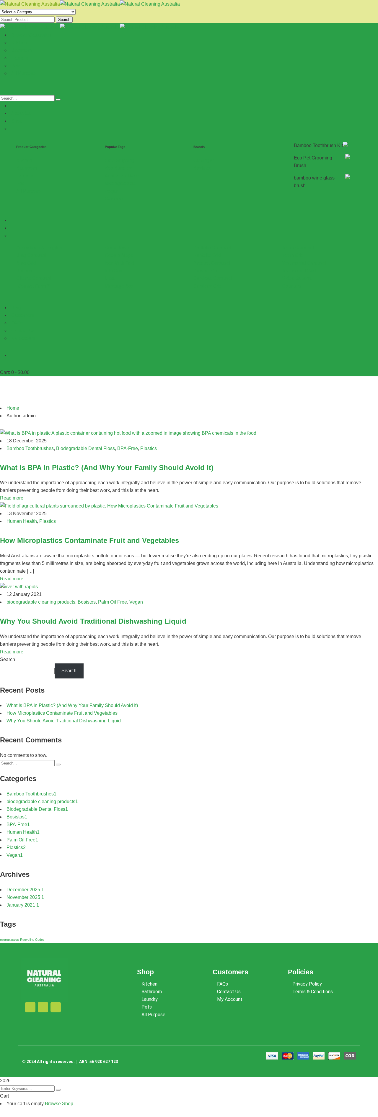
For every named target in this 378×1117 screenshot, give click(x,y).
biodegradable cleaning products (40, 601)
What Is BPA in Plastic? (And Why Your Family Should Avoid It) (107, 468)
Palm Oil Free (112, 601)
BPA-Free (127, 448)
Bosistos (87, 601)
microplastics (9, 939)
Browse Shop (59, 1103)
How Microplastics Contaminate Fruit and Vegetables (89, 540)
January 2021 (22, 904)
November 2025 (25, 897)
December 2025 (25, 889)
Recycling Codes (32, 939)
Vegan (136, 601)
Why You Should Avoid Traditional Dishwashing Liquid (93, 621)
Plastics (148, 448)
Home (12, 408)
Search (64, 19)
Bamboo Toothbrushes (30, 448)
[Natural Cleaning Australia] (30, 3)
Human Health (21, 521)
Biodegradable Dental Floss (85, 448)
